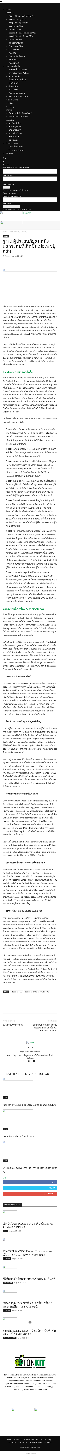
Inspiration (10, 120)
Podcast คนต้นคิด (13, 66)
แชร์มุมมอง (13, 140)
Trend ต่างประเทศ (16, 150)
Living (11, 106)
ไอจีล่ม (27, 992)
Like (53, 1182)
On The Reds (14, 50)
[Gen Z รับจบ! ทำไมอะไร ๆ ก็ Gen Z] (30, 1119)
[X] (5, 159)
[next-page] (6, 1178)
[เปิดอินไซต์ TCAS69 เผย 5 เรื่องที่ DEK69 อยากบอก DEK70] (30, 1088)
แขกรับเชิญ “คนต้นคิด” (19, 96)
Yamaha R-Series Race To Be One (22, 33)
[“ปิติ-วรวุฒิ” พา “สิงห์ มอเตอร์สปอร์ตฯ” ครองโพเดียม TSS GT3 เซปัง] (30, 1295)
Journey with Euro (16, 26)
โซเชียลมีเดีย (44, 992)
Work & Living (12, 100)
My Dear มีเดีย (15, 123)
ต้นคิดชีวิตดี (14, 63)
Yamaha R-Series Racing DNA (21, 36)
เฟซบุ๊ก (35, 992)
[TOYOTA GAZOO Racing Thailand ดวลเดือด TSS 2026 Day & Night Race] (30, 1243)
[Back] (4, 161)
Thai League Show (16, 46)
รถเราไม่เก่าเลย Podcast (19, 73)
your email (7, 204)
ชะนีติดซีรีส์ (14, 137)
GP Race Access (15, 29)
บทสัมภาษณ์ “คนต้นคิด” (19, 117)
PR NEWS (7, 1258)
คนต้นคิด (12, 53)
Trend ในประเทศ (16, 147)
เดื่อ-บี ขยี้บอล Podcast (18, 70)
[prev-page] (4, 1178)
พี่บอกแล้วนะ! (14, 86)
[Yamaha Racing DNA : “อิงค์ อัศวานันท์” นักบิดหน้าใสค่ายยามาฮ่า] (30, 1322)
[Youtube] (35, 1061)
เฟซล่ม (13, 992)
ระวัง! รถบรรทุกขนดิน (13, 1025)
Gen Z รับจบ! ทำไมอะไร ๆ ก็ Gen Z (18, 1136)
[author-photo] (30, 1043)
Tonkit (7, 256)
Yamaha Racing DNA (17, 19)
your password (8, 184)
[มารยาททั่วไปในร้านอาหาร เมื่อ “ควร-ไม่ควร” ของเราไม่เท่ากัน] (30, 1151)
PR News (9, 153)
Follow (52, 1188)
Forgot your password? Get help (15, 190)
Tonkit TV (10, 13)
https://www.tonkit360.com (30, 1052)
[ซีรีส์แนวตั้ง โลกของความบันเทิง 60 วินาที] (30, 1270)
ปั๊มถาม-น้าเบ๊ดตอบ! (17, 56)
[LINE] (18, 262)
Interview (9, 110)
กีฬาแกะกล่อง (14, 60)
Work (11, 103)
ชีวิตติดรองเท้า (15, 130)
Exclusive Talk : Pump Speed (20, 113)
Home (8, 9)
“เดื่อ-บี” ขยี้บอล (15, 40)
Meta (20, 992)
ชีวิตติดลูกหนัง (15, 127)
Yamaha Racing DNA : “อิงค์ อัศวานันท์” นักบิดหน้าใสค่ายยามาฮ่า (29, 1332)
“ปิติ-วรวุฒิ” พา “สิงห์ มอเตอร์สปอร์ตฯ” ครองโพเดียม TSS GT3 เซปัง (27, 1304)
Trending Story (12, 143)
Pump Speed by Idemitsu (18, 23)
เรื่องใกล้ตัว (13, 90)
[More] (25, 262)
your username (8, 175)
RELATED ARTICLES (15, 1073)
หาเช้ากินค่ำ (14, 83)
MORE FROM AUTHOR (42, 1073)
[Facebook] (3, 159)
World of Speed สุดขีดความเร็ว (21, 16)
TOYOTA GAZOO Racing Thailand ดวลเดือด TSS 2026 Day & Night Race (27, 1253)
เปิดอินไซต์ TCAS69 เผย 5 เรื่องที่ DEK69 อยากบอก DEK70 (29, 1105)
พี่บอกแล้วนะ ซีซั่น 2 (17, 80)
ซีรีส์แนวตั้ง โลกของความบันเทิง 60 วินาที (29, 1279)
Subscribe (51, 1194)
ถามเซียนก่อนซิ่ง (16, 43)
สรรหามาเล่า (14, 76)
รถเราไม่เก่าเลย (15, 133)
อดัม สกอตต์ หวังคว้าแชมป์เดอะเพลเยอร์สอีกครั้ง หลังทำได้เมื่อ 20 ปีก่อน (45, 1028)
